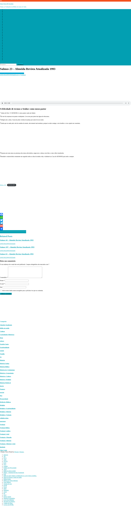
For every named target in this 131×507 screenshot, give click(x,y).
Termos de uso (8, 39)
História (2, 360)
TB (4, 11)
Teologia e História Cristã (7, 444)
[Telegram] (65, 223)
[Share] (65, 228)
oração (2, 392)
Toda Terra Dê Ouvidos (6, 4)
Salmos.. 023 (3, 185)
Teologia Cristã (4, 434)
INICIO (6, 10)
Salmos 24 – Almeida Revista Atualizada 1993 (13, 231)
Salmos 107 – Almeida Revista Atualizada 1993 (17, 247)
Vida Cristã (3, 450)
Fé (1, 357)
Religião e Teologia (5, 415)
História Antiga (4, 363)
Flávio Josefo (7, 51)
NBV (5, 43)
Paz (1, 395)
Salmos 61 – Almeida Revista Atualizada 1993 (17, 254)
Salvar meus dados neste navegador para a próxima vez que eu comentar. (22, 290)
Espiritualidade (4, 347)
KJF (5, 29)
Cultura (2, 331)
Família (2, 354)
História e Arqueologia (7, 373)
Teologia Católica (5, 431)
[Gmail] (65, 225)
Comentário (4, 277)
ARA (5, 24)
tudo (14, 75)
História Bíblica (4, 367)
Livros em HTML (9, 59)
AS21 (5, 47)
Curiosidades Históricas (7, 334)
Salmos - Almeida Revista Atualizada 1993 (12, 73)
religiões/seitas (4, 418)
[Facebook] (65, 214)
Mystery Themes (19, 452)
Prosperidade (4, 399)
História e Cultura (5, 376)
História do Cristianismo (7, 370)
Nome (2, 280)
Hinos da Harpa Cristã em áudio (13, 32)
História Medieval (5, 383)
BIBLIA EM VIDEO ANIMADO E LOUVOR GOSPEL (20, 31)
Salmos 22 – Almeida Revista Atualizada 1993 (13, 232)
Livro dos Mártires (9, 55)
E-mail (2, 284)
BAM (5, 40)
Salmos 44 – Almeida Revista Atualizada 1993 (17, 240)
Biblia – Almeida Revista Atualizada (14, 27)
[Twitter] (65, 220)
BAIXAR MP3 (11, 185)
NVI (5, 19)
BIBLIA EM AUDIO (10, 26)
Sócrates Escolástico (9, 56)
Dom (1, 338)
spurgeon (3, 421)
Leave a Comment (20, 75)
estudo (2, 350)
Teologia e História (5, 440)
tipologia (2, 447)
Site (1, 287)
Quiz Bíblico (7, 37)
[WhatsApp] (65, 217)
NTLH (5, 16)
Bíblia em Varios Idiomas (11, 35)
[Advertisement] (53, 88)
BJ (4, 48)
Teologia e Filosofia (5, 437)
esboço (2, 341)
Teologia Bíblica (5, 428)
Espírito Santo (4, 344)
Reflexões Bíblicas (5, 402)
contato (6, 21)
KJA (5, 18)
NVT (5, 13)
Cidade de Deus (8, 58)
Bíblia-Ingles (7, 34)
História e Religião (5, 379)
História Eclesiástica (9, 53)
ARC (5, 14)
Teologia (2, 424)
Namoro (2, 389)
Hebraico (6, 45)
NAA (5, 42)
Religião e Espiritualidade (8, 408)
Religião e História (5, 411)
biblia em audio (4, 328)
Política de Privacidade (10, 22)
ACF (5, 50)
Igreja (2, 386)
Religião (2, 405)
